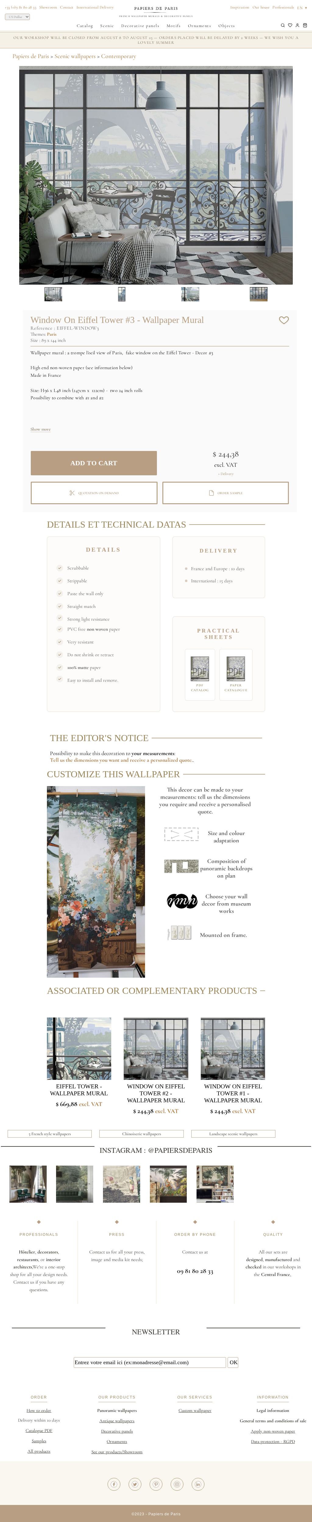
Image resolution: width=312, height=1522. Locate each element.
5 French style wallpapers (50, 1133)
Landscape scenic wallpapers (233, 1133)
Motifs (174, 25)
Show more (40, 429)
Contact (66, 7)
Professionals (283, 7)
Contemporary (118, 56)
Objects (226, 25)
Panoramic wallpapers (117, 1410)
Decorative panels (140, 25)
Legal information (273, 1410)
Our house (261, 7)
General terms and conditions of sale (273, 1420)
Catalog (85, 25)
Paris (51, 334)
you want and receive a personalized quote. (146, 760)
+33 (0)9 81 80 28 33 (20, 7)
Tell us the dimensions (75, 760)
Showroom (48, 7)
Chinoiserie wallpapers (141, 1133)
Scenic (107, 25)
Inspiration (240, 7)
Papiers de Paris (30, 56)
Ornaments (199, 25)
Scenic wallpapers (75, 56)
